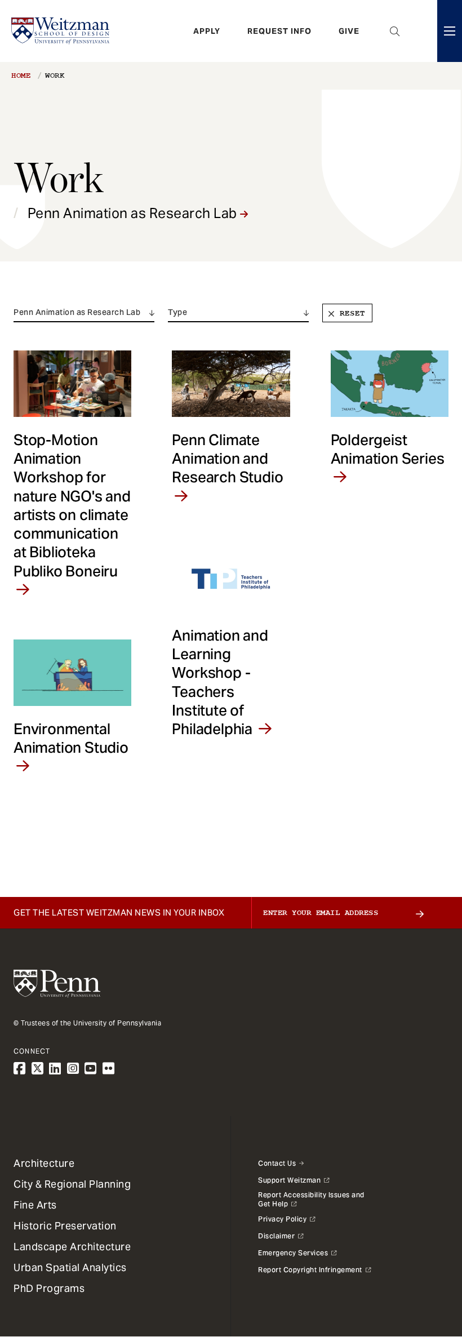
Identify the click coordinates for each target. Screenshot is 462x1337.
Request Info (279, 31)
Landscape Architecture (72, 1246)
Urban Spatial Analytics (70, 1267)
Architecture (44, 1163)
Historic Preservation (65, 1225)
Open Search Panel (395, 31)
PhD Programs (49, 1288)
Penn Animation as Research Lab (134, 213)
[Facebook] (20, 1068)
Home (20, 75)
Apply (206, 31)
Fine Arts (35, 1204)
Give (349, 31)
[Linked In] (55, 1068)
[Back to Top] (423, 1267)
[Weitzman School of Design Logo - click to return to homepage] (60, 31)
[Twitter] (38, 1068)
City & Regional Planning (72, 1184)
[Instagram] (73, 1068)
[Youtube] (91, 1068)
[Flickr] (109, 1068)
